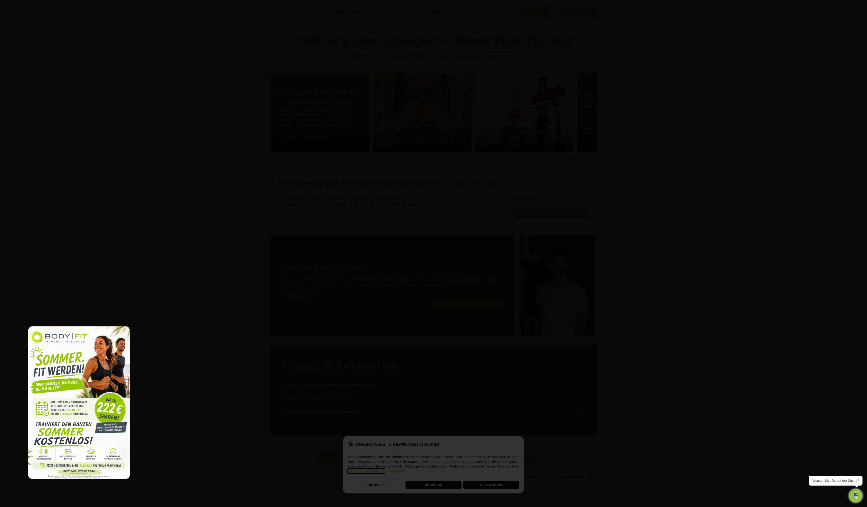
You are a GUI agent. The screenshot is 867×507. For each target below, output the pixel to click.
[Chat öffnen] (855, 495)
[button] (123, 333)
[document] (433, 253)
